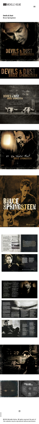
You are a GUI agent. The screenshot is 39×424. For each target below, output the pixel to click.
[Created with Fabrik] (1, 414)
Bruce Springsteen (9, 18)
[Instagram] (19, 411)
